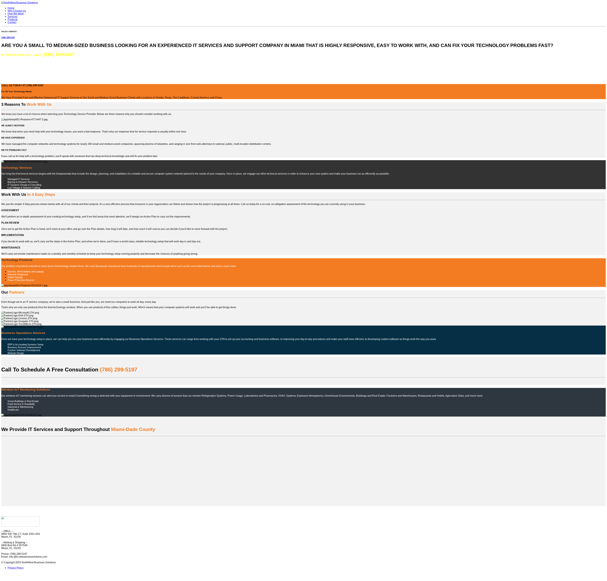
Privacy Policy (16, 567)
